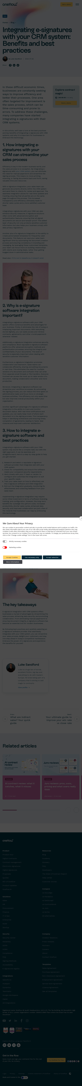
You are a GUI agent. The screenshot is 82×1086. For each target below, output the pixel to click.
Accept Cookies (12, 557)
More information (12, 562)
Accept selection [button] (52, 557)
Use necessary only (32, 557)
